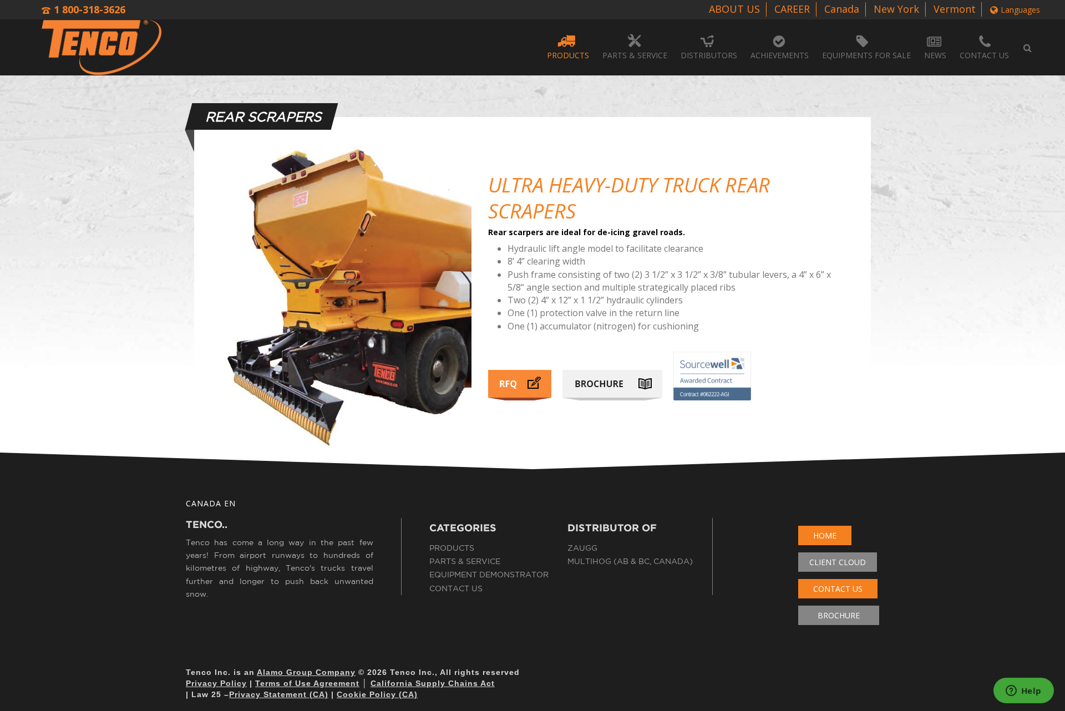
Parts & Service (464, 561)
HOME (824, 535)
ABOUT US (734, 9)
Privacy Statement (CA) (278, 694)
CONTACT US (838, 588)
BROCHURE (839, 615)
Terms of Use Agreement (307, 683)
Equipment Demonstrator (489, 574)
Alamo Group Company (306, 672)
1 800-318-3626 (89, 9)
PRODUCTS (568, 55)
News (935, 55)
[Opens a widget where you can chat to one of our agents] (1023, 691)
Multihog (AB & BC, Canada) (630, 561)
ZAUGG (582, 548)
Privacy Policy (216, 683)
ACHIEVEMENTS (779, 55)
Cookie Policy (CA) (377, 694)
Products (451, 548)
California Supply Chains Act (433, 683)
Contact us (984, 55)
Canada (841, 9)
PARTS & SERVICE (634, 55)
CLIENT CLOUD (837, 562)
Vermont (955, 9)
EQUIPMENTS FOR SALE (866, 55)
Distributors (709, 55)
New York (896, 9)
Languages (1020, 9)
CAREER (792, 9)
